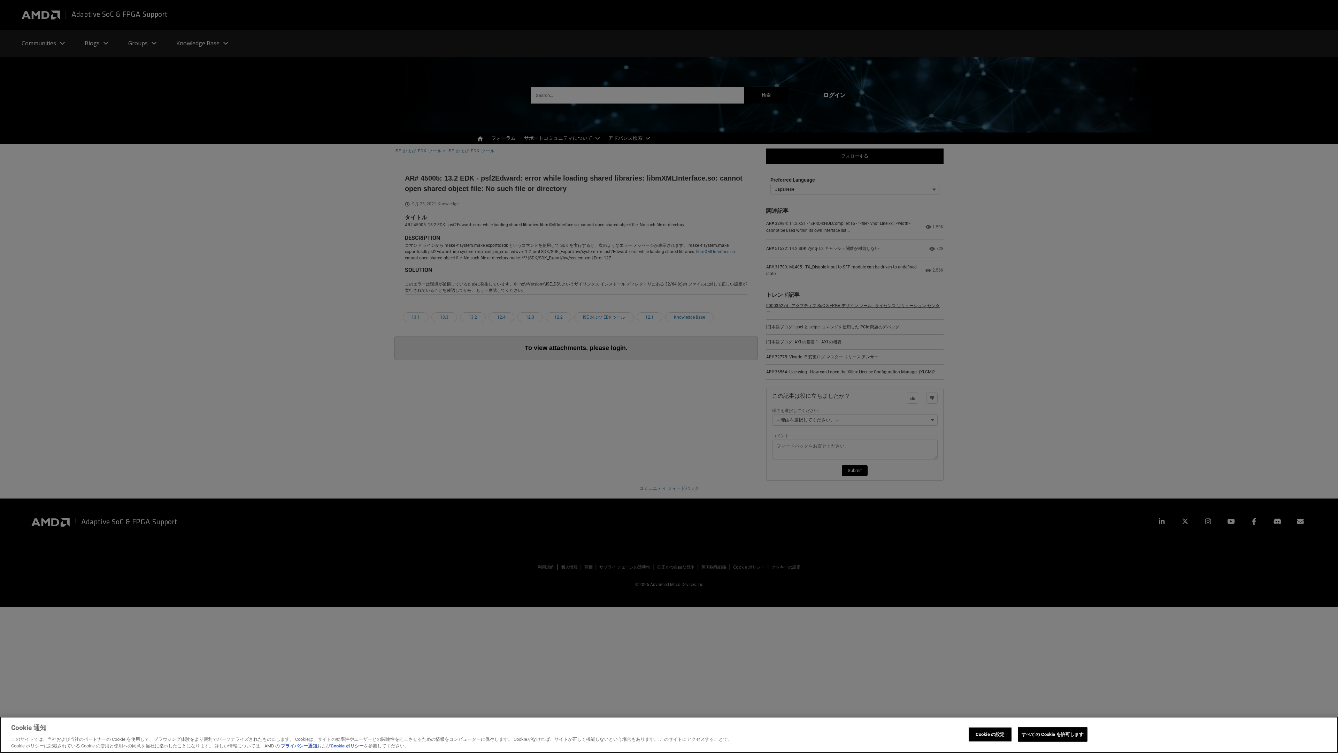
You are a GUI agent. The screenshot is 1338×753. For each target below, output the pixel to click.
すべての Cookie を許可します (1053, 734)
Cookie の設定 (990, 734)
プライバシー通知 (299, 745)
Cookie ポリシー (347, 745)
